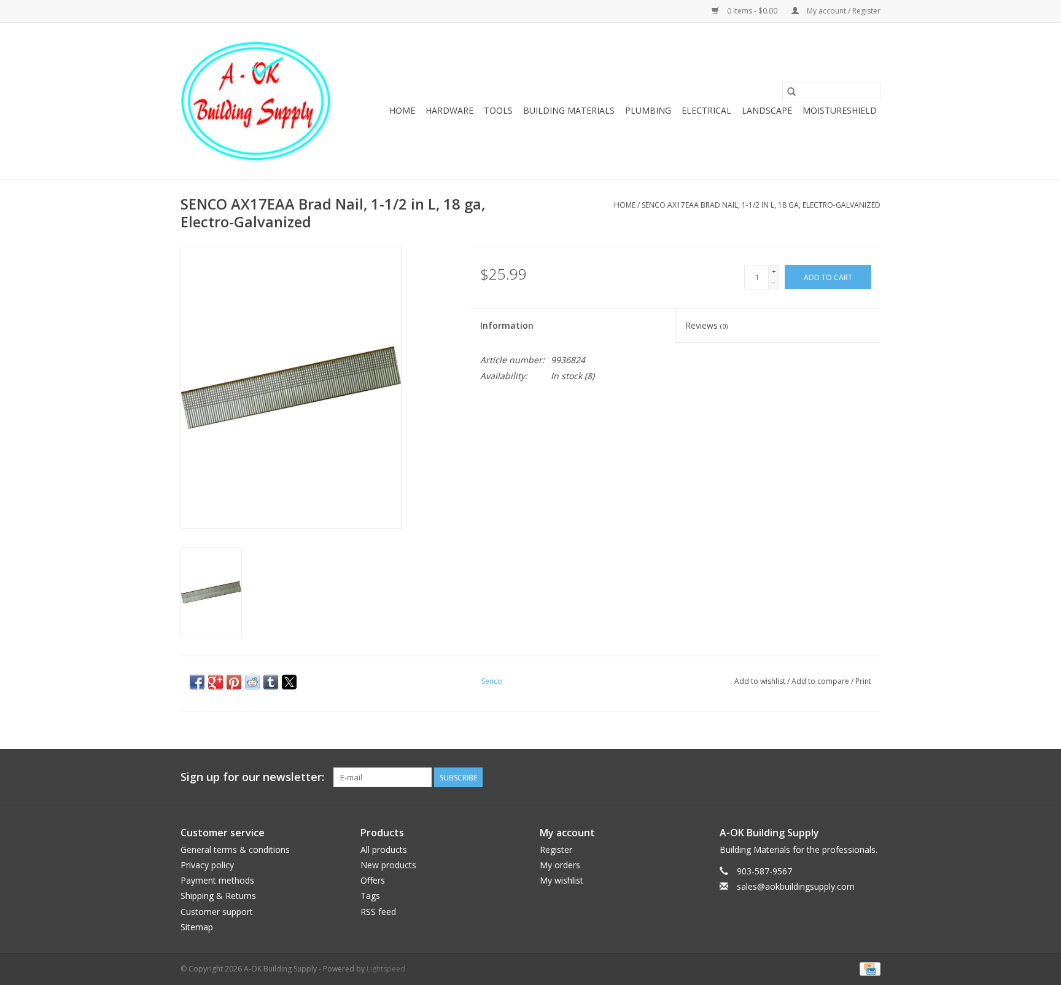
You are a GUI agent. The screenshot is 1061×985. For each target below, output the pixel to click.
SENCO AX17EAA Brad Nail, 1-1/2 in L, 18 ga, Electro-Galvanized (761, 205)
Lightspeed (386, 968)
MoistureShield (840, 110)
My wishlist (561, 880)
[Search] (791, 91)
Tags (370, 895)
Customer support (217, 911)
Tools (498, 110)
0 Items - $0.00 (752, 11)
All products (383, 849)
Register (556, 849)
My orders (560, 865)
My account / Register (842, 11)
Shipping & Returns (218, 895)
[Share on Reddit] (252, 682)
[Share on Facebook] (197, 682)
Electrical (706, 110)
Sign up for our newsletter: (252, 777)
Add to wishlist (760, 681)
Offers (372, 880)
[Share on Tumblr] (270, 682)
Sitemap (197, 927)
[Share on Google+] (215, 682)
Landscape (767, 110)
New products (388, 865)
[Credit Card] (867, 968)
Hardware (449, 110)
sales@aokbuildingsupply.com (796, 886)
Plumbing (648, 110)
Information (507, 325)
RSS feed (378, 911)
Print (863, 681)
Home (402, 110)
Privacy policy (207, 865)
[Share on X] (289, 682)
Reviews (706, 325)
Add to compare (821, 681)
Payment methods (217, 880)
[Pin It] (234, 682)
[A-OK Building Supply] (256, 101)
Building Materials (569, 110)
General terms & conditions (235, 849)
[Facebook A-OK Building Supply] (870, 777)
